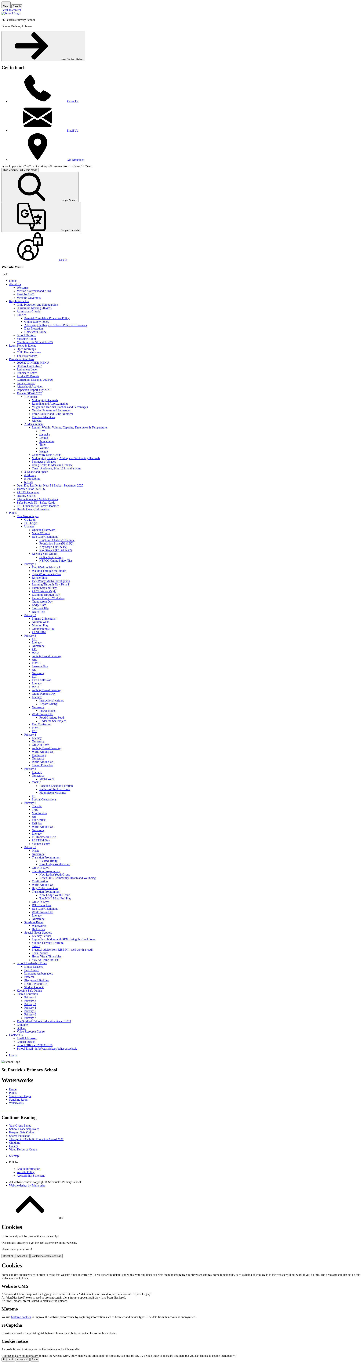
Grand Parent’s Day (44, 693)
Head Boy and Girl (35, 983)
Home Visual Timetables (46, 956)
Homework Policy (35, 331)
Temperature (46, 441)
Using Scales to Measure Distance (52, 465)
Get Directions (75, 159)
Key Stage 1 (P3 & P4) (53, 546)
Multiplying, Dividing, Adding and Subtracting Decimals (66, 458)
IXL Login (30, 523)
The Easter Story (27, 355)
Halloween (38, 929)
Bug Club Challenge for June (57, 540)
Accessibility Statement (31, 1175)
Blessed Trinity (48, 860)
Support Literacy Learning (48, 942)
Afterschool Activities (30, 386)
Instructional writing (51, 700)
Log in (13, 1055)
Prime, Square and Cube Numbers (52, 413)
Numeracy (38, 645)
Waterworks (39, 925)
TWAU (36, 782)
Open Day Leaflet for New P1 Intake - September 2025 (50, 485)
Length (43, 437)
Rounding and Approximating (50, 403)
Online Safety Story (51, 557)
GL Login (30, 519)
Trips (35, 809)
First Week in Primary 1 (46, 567)
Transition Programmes (46, 857)
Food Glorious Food (51, 717)
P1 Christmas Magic (44, 591)
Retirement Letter (27, 369)
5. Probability (32, 478)
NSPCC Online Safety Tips (55, 560)
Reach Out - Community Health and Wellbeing (67, 878)
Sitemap (14, 1155)
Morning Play (40, 625)
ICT (34, 639)
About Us (15, 284)
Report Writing (48, 703)
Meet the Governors (29, 297)
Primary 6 (30, 802)
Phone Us (72, 101)
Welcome (22, 287)
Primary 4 (30, 734)
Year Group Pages (27, 516)
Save (35, 1359)
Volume (44, 448)
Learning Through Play (46, 594)
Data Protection (33, 328)
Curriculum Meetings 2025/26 (35, 379)
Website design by (27, 1185)
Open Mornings (26, 349)
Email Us (72, 130)
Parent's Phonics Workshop (48, 598)
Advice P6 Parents (28, 376)
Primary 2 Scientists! (44, 618)
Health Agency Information (33, 509)
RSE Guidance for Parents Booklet (38, 506)
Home (12, 280)
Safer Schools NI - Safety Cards (36, 502)
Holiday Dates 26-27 (29, 366)
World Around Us (42, 714)
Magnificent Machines (52, 792)
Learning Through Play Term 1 (50, 584)
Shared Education (42, 765)
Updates (29, 526)
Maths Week (46, 779)
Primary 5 (30, 768)
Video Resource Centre (31, 1031)
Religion (37, 823)
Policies (21, 314)
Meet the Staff (25, 294)
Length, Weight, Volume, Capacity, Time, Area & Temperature (69, 427)
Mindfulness (39, 813)
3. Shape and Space (36, 471)
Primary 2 (30, 615)
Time (42, 444)
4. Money (30, 475)
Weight (43, 451)
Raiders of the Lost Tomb (54, 789)
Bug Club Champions (45, 536)
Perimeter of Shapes (44, 461)
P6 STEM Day (41, 840)
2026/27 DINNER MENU (33, 362)
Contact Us (16, 1035)
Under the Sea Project (52, 721)
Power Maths (47, 710)
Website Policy (26, 1172)
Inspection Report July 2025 (33, 390)
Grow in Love (40, 744)
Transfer (37, 806)
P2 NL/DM (39, 632)
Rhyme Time (39, 577)
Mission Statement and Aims (34, 291)
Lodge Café (39, 605)
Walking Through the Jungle (49, 570)
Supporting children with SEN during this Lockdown (64, 939)
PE (33, 796)
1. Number (30, 396)
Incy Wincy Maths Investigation (51, 581)
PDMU (36, 663)
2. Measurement (33, 424)
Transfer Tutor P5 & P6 (31, 488)
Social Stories (40, 953)
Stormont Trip (40, 608)
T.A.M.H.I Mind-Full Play (55, 898)
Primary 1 (30, 564)
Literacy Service (41, 936)
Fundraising (39, 755)
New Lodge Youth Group (54, 864)
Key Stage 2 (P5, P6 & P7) (55, 550)
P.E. (34, 649)
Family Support (26, 383)
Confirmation (40, 881)
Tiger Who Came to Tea (46, 574)
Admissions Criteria (28, 311)
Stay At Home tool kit (45, 959)
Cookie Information (28, 1168)
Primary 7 (30, 847)
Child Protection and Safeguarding (37, 304)
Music (35, 850)
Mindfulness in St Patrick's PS (35, 342)
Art (34, 816)
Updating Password (43, 529)
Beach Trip (38, 611)
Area (42, 430)
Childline (22, 1024)
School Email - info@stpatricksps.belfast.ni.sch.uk (47, 1048)
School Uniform (26, 335)
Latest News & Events (22, 345)
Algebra (37, 420)
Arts (34, 659)
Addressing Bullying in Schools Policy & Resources (55, 325)
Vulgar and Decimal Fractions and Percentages (60, 407)
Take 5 (36, 946)
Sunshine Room (26, 338)
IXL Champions (41, 905)
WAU (35, 652)
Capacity (44, 434)
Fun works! (39, 820)
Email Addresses (27, 1038)
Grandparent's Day (43, 628)
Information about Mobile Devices (37, 499)
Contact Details (26, 1041)
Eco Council (31, 970)
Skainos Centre (41, 843)
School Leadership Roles (32, 963)
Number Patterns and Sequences (51, 410)
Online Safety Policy (36, 321)
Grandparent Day (42, 601)
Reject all (8, 1256)
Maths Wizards (41, 533)
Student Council (34, 987)
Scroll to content (11, 10)
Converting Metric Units (46, 454)
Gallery (21, 1028)
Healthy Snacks (26, 495)
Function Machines (43, 417)
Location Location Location (56, 785)
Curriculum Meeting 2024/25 (34, 308)
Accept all (22, 1256)
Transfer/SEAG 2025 (29, 393)
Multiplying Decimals (45, 400)
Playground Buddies (36, 980)
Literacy (37, 642)
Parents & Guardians (21, 359)
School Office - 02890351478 (35, 1045)
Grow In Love (40, 867)
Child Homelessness (29, 352)
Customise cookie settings (46, 1256)
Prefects (29, 977)
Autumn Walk (40, 622)
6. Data (28, 482)
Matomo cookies (21, 1317)
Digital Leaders (33, 966)
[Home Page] (11, 13)
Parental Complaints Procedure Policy (47, 318)
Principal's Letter (27, 372)
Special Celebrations (44, 799)
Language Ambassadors (38, 973)
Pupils (12, 512)
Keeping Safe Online (44, 553)
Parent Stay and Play (44, 587)
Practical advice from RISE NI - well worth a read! (62, 949)
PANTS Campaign (28, 492)
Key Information (19, 301)
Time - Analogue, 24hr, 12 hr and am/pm (56, 468)
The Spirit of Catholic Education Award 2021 (44, 1021)
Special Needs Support (38, 932)
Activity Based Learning (46, 656)
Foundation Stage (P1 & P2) (56, 543)
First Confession (41, 680)
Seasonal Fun (40, 666)
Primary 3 (30, 635)
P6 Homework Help (44, 837)
